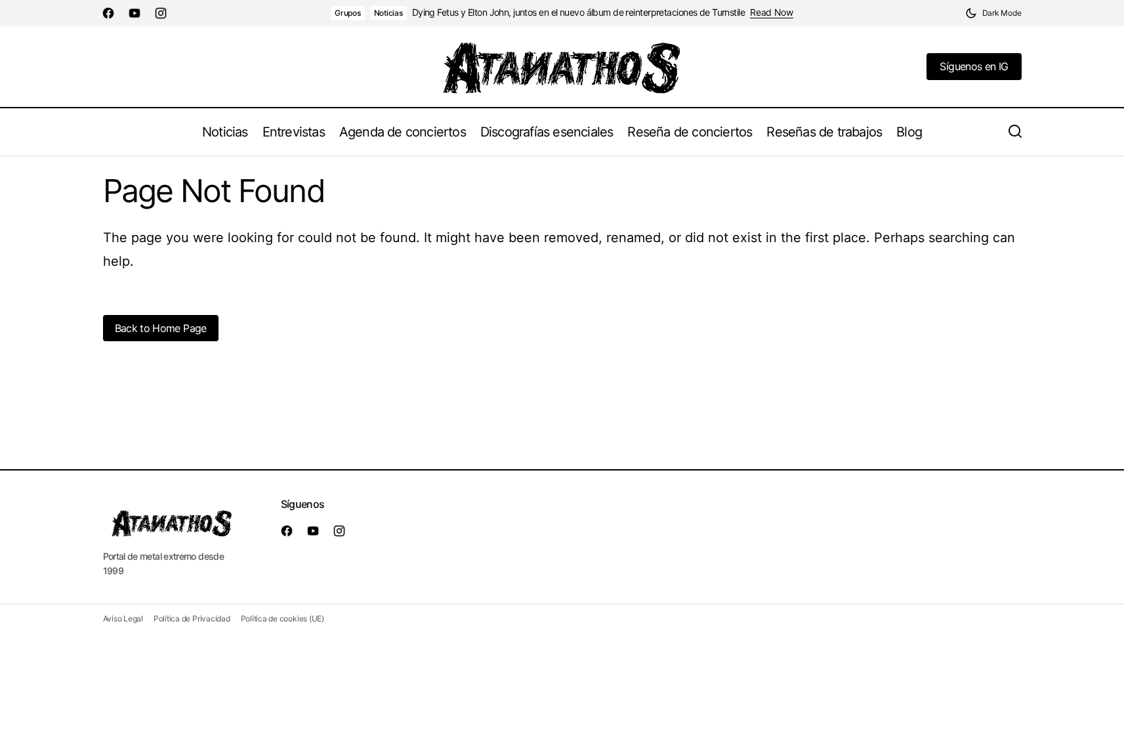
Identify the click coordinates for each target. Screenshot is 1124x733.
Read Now (771, 12)
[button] (993, 13)
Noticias (388, 13)
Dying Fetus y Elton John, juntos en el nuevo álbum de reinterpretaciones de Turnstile (578, 12)
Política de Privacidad (192, 618)
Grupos (348, 13)
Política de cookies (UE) (282, 618)
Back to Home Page (161, 328)
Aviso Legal (123, 618)
